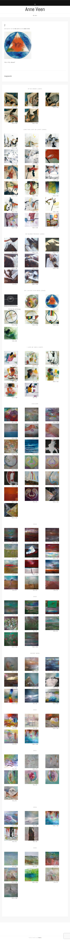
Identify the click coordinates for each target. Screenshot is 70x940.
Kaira (39, 937)
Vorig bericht (8, 76)
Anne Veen (35, 9)
